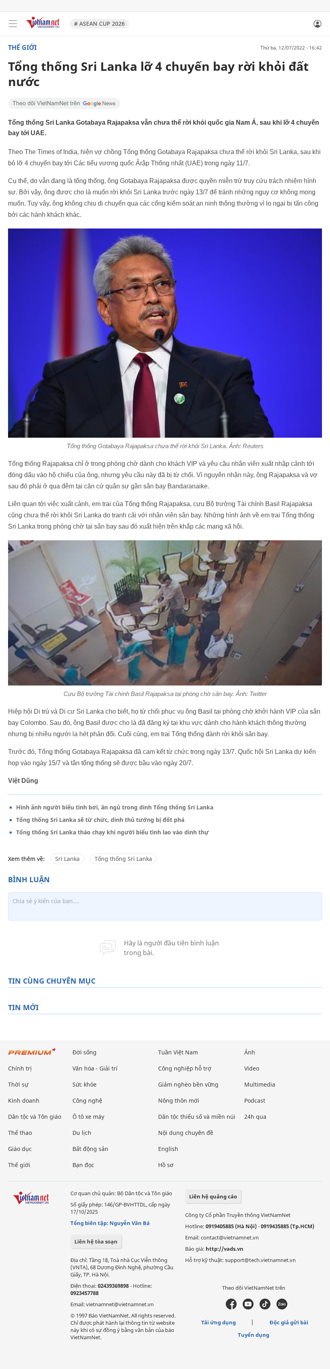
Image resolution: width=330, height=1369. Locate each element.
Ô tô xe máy (88, 1116)
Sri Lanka (67, 859)
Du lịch (81, 1132)
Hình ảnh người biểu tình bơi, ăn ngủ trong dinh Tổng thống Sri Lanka (114, 807)
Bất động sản (90, 1149)
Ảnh (249, 1052)
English (168, 1149)
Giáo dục (20, 1149)
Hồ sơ (165, 1165)
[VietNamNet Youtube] (248, 1307)
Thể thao (20, 1132)
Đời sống (84, 1052)
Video (251, 1068)
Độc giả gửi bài (289, 1322)
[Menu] (13, 24)
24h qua (255, 1116)
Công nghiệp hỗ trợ (184, 1068)
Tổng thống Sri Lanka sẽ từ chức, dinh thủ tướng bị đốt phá (100, 819)
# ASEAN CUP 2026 (99, 23)
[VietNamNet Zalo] (281, 1307)
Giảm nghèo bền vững (188, 1084)
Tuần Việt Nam (178, 1052)
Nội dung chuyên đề (185, 1132)
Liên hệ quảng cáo (213, 1196)
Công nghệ (87, 1100)
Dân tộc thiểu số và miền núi (196, 1116)
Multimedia (259, 1084)
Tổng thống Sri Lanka (123, 859)
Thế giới (22, 47)
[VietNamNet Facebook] (231, 1307)
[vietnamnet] (44, 29)
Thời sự (18, 1084)
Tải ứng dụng (218, 1322)
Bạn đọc (83, 1165)
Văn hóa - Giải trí (95, 1068)
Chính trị (20, 1068)
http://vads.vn (224, 1248)
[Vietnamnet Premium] (32, 1055)
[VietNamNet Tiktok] (265, 1307)
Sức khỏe (84, 1084)
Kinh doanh (23, 1100)
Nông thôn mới (178, 1100)
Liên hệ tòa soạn (96, 1241)
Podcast (254, 1100)
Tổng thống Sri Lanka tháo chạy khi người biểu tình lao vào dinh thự (112, 832)
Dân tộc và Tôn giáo (34, 1116)
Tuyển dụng (253, 1334)
